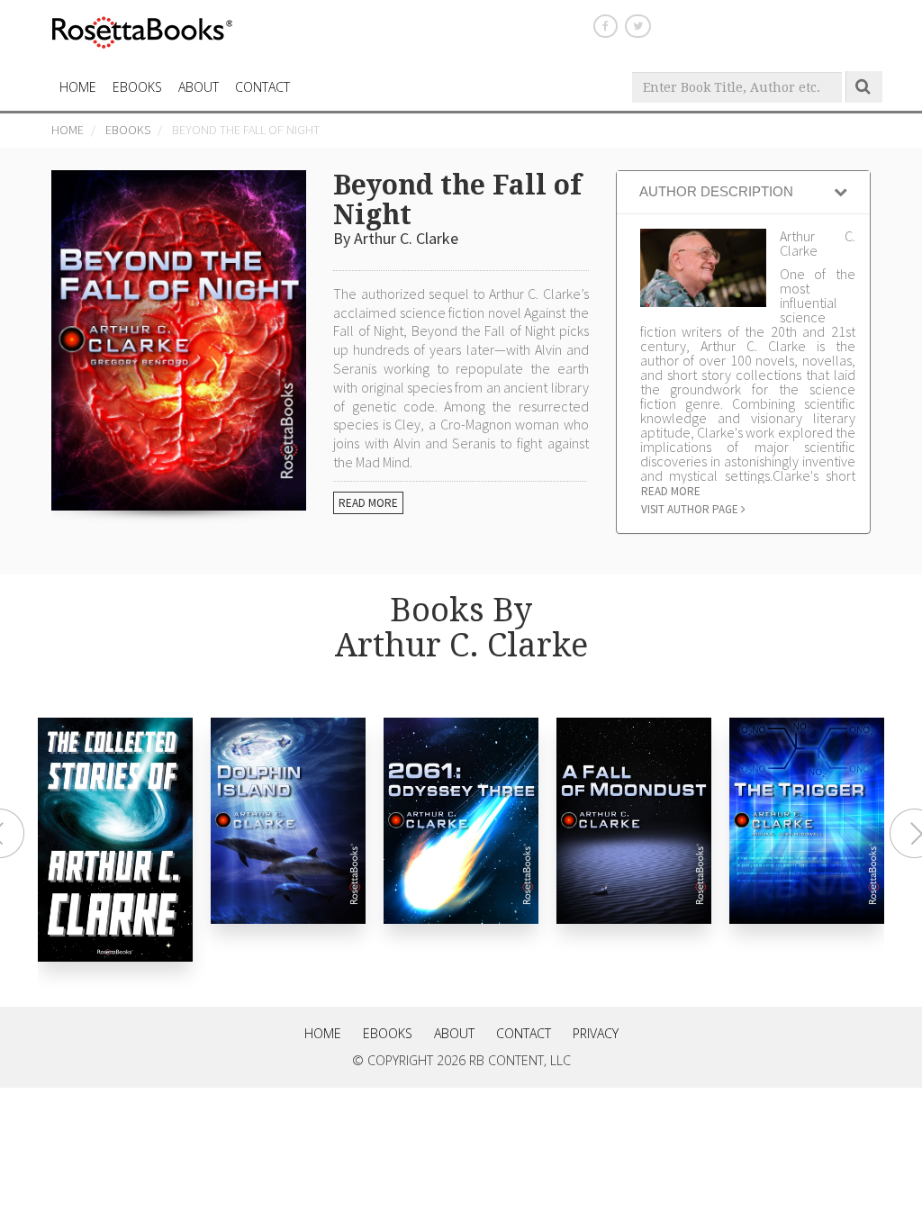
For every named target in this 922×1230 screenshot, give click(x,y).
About (198, 86)
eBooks (137, 86)
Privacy (596, 1033)
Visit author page (691, 509)
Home (67, 130)
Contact (523, 1033)
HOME (77, 86)
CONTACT (262, 86)
